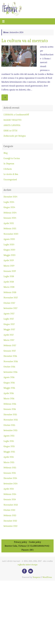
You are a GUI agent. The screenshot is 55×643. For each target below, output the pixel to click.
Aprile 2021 (9, 223)
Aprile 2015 (9, 457)
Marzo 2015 (9, 462)
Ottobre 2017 (9, 303)
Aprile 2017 (9, 334)
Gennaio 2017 (10, 350)
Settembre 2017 (10, 308)
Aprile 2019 (9, 260)
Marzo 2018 (9, 287)
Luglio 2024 (9, 202)
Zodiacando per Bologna (15, 135)
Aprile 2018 (9, 281)
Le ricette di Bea (11, 174)
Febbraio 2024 (10, 212)
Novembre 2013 (11, 504)
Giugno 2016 (9, 382)
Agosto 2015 (9, 435)
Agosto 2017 (9, 313)
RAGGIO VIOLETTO (12, 120)
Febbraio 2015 (10, 467)
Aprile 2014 (9, 488)
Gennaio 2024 (10, 218)
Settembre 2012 (10, 526)
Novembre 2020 (11, 234)
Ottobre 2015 (9, 425)
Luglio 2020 (9, 244)
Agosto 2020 (9, 239)
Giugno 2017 (9, 324)
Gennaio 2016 (10, 409)
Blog (5, 153)
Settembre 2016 (10, 372)
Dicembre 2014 (10, 478)
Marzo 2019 (9, 265)
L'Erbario (8, 169)
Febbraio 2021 (10, 228)
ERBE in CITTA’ (11, 130)
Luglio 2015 (9, 441)
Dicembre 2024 (10, 196)
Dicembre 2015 (10, 414)
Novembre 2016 (11, 361)
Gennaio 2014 (10, 499)
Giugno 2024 (9, 207)
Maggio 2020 (9, 255)
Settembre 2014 (10, 483)
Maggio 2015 (9, 451)
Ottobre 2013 (9, 510)
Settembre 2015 (10, 430)
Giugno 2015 (9, 446)
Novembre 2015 (11, 419)
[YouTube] (30, 571)
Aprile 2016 (9, 393)
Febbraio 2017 (10, 345)
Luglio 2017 (9, 318)
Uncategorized (10, 179)
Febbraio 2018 (10, 292)
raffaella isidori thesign (28, 564)
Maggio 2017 (9, 329)
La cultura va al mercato (24, 40)
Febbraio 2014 (10, 494)
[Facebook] (24, 571)
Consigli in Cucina (12, 158)
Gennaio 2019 (10, 271)
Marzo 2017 (9, 340)
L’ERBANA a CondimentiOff (16, 114)
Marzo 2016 (9, 398)
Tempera (36, 577)
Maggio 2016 (9, 388)
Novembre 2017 (11, 297)
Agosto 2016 (9, 377)
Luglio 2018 (9, 276)
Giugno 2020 (9, 249)
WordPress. (47, 577)
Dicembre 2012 (10, 520)
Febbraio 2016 (10, 404)
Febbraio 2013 (10, 515)
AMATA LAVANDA (12, 125)
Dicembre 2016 (10, 356)
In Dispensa (9, 163)
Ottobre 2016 (9, 366)
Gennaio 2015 (10, 473)
